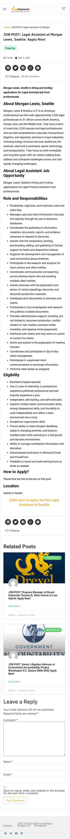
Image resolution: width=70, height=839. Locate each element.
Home (6, 27)
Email (7, 774)
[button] (4, 9)
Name (8, 761)
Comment (10, 720)
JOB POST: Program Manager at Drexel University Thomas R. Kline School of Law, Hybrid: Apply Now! (33, 595)
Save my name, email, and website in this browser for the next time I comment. (34, 792)
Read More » (14, 606)
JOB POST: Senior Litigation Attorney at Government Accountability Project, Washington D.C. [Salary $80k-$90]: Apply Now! (32, 669)
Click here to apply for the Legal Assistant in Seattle (34, 502)
